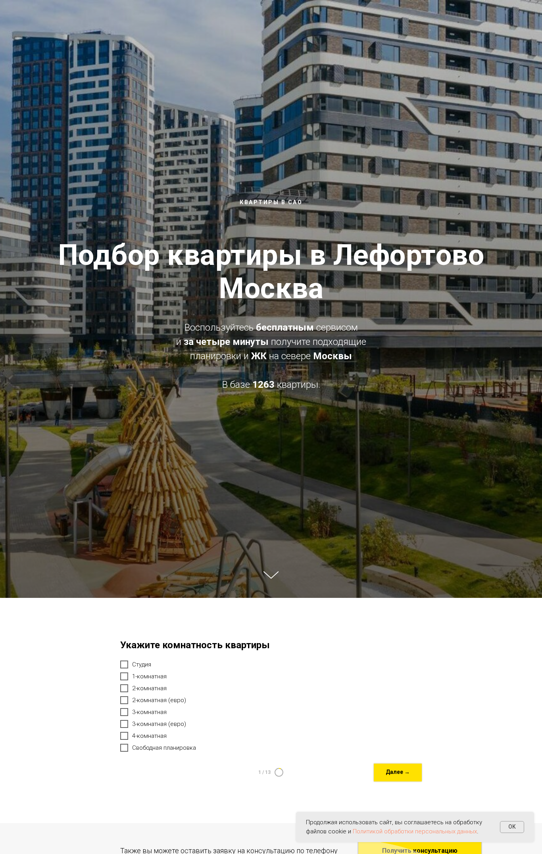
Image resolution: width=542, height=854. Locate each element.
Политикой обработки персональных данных (415, 831)
